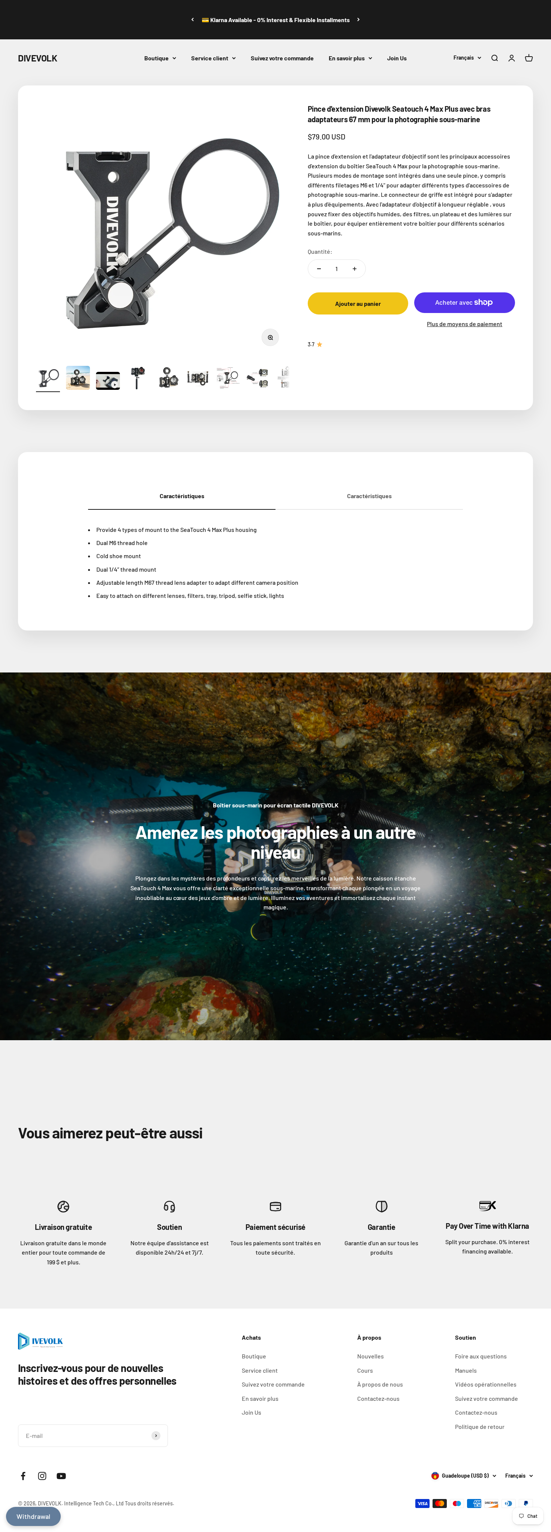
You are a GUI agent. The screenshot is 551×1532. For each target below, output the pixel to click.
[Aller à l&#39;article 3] (108, 382)
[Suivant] (358, 19)
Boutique (156, 57)
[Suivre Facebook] (23, 1476)
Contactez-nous (378, 1398)
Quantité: (320, 251)
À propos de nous (380, 1384)
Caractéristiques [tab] (182, 495)
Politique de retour (480, 1426)
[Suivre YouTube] (61, 1476)
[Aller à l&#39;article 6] (198, 379)
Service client (209, 57)
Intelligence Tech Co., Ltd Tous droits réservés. (119, 1503)
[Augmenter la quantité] (354, 269)
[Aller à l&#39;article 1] (48, 379)
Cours (365, 1370)
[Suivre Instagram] (42, 1476)
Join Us (397, 57)
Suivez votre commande (282, 57)
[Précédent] (192, 19)
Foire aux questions (481, 1356)
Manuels (466, 1370)
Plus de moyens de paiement (464, 323)
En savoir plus (347, 57)
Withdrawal (33, 1516)
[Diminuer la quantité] (319, 269)
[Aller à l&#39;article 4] (138, 379)
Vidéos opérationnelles (486, 1384)
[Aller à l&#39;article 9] (288, 379)
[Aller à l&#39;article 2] (78, 379)
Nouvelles (370, 1356)
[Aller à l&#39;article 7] (228, 379)
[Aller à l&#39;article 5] (168, 379)
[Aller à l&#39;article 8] (258, 379)
